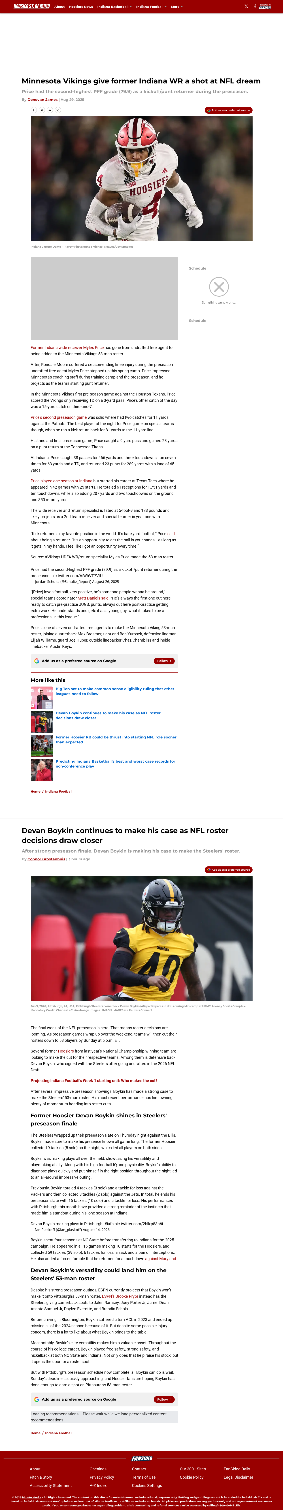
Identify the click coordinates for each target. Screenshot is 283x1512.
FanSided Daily (237, 1469)
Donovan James (43, 100)
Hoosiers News (81, 7)
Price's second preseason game (59, 417)
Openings (98, 1469)
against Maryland (160, 1258)
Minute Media (31, 1497)
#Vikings (52, 557)
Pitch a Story (41, 1477)
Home (35, 791)
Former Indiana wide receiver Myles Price (67, 347)
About (59, 7)
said (171, 533)
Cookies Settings (147, 1485)
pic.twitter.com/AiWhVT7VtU (77, 575)
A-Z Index (98, 1485)
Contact (139, 1469)
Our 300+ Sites (193, 1469)
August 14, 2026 (96, 1229)
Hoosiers (66, 1051)
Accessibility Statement (51, 1485)
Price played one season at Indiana (61, 480)
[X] (246, 6)
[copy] (58, 110)
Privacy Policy (102, 1477)
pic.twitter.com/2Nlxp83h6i (139, 1223)
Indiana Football (149, 7)
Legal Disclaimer (238, 1477)
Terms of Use (144, 1477)
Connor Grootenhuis (46, 859)
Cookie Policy (192, 1477)
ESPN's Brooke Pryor (120, 1296)
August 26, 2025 (105, 581)
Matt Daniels (89, 598)
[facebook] (255, 6)
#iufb (109, 1223)
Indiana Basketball (112, 7)
